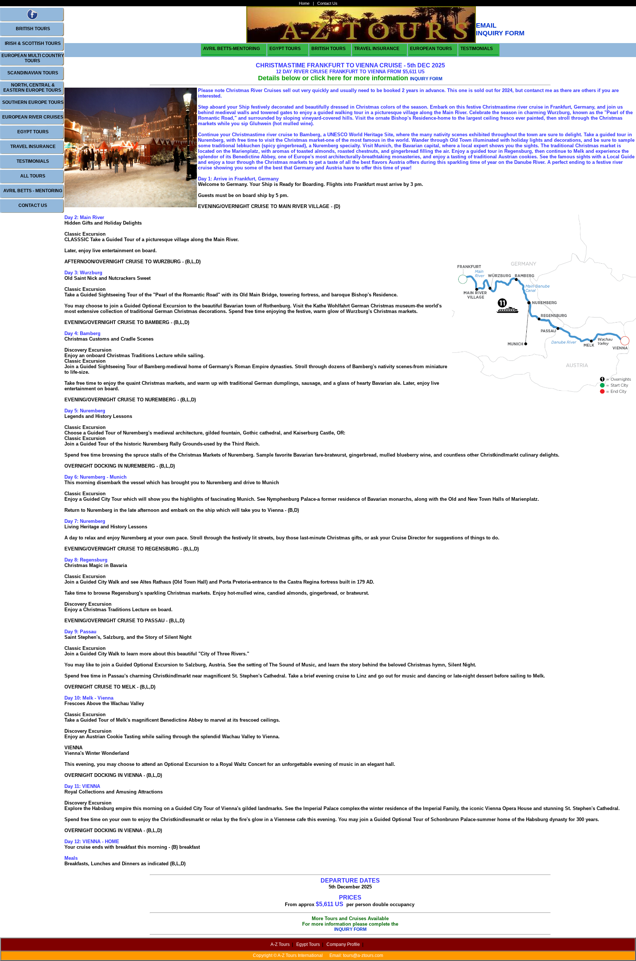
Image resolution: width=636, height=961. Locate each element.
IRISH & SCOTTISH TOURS (33, 43)
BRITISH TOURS (33, 28)
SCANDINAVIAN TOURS (32, 72)
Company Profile (343, 944)
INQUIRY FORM (426, 78)
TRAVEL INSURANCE (33, 146)
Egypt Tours (308, 944)
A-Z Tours (280, 944)
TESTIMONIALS (33, 161)
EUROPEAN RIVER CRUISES (32, 117)
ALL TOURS (32, 176)
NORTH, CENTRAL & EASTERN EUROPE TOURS (32, 87)
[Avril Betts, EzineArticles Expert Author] (32, 18)
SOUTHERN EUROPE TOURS (33, 102)
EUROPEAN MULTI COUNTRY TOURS (32, 58)
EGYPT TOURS (33, 131)
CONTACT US (32, 205)
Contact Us (327, 3)
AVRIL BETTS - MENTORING (32, 190)
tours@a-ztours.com (363, 955)
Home (304, 3)
